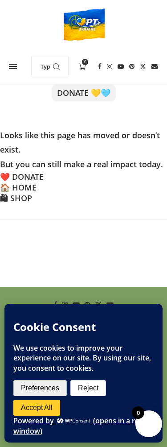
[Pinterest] (132, 66)
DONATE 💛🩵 (83, 92)
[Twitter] (143, 66)
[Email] (154, 66)
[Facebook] (100, 66)
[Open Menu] (13, 66)
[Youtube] (120, 66)
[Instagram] (109, 66)
